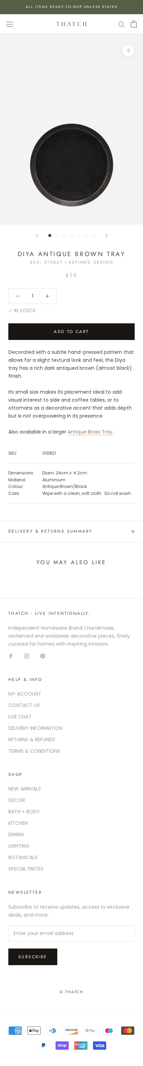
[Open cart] (134, 23)
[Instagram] (26, 656)
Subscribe (32, 957)
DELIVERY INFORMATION (35, 728)
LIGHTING (19, 845)
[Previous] (37, 235)
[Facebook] (10, 656)
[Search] (121, 24)
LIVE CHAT (20, 716)
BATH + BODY (24, 811)
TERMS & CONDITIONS (34, 751)
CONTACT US (24, 705)
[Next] (107, 235)
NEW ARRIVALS (24, 788)
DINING (16, 834)
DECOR (16, 800)
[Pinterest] (42, 656)
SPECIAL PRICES (25, 868)
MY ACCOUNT (24, 693)
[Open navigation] (9, 24)
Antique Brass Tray (90, 431)
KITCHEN (18, 823)
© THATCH (72, 992)
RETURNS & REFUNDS (31, 739)
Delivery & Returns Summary (50, 531)
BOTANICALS (22, 857)
